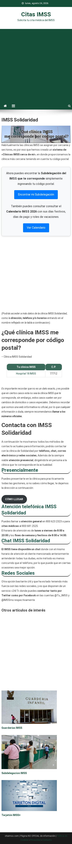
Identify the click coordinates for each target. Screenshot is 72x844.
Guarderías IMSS (11, 727)
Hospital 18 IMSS (26, 373)
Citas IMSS (36, 14)
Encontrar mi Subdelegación (36, 194)
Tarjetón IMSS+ (11, 815)
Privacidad (35, 840)
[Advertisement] (36, 64)
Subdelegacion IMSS (14, 773)
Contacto (47, 840)
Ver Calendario (36, 227)
